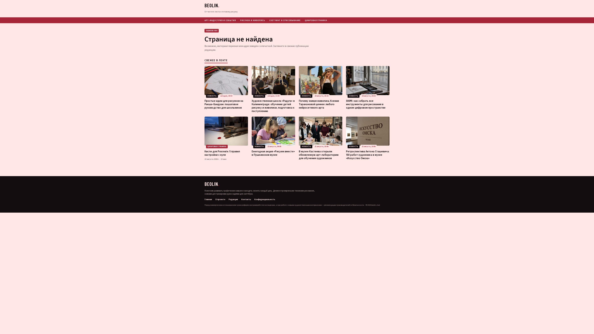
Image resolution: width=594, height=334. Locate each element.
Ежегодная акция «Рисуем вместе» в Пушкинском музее (273, 153)
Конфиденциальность (264, 200)
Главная (208, 200)
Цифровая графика (316, 20)
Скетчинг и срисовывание (285, 20)
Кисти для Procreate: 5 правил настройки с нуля (222, 153)
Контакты (246, 200)
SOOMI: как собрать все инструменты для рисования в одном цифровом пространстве (365, 104)
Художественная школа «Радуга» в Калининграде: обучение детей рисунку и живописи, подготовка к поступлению (273, 106)
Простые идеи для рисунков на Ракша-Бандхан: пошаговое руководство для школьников (223, 104)
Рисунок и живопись (252, 20)
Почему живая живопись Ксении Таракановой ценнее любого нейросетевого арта (319, 104)
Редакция (233, 200)
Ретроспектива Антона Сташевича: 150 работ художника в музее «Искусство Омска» (367, 155)
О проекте (220, 200)
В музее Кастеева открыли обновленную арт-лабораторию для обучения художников (319, 155)
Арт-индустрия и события (220, 20)
